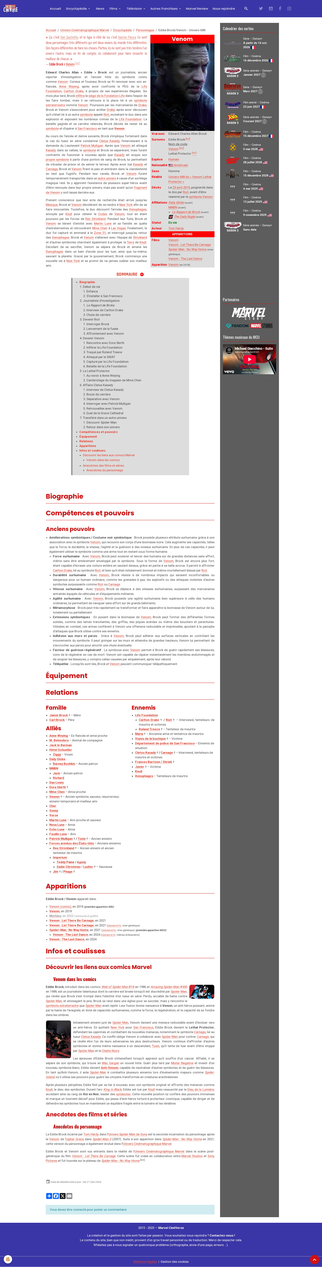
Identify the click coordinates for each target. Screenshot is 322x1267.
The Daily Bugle (184, 216)
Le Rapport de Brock (186, 212)
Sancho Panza (127, 37)
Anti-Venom (109, 1068)
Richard (58, 778)
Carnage (52, 169)
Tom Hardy (176, 228)
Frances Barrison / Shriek (153, 762)
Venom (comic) (60, 906)
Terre (130, 242)
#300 (169, 987)
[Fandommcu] (249, 325)
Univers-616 (114, 925)
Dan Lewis (56, 782)
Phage (67, 871)
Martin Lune (102, 223)
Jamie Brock (58, 715)
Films (113, 8)
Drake (142, 105)
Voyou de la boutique (150, 738)
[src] (188, 138)
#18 (117, 987)
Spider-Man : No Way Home (187, 249)
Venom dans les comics (103, 460)
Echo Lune (56, 829)
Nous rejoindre (224, 8)
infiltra (80, 96)
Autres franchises (164, 8)
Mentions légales (145, 1261)
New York (125, 205)
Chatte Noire (110, 1051)
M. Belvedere (59, 740)
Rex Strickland (95, 219)
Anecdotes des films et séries (103, 465)
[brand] (11, 8)
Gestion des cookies (175, 1261)
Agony (81, 862)
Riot (185, 192)
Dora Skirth (57, 787)
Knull (68, 214)
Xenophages (137, 209)
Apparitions (87, 446)
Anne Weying (69, 86)
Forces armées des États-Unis (71, 843)
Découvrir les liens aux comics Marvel (109, 455)
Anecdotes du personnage (104, 470)
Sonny (53, 810)
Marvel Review (197, 8)
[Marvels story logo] (249, 313)
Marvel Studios (192, 1156)
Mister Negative (182, 1063)
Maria (139, 734)
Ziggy (57, 754)
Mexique (52, 205)
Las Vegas (118, 228)
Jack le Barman (60, 745)
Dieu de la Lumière (200, 1089)
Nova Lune (56, 825)
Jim (55, 871)
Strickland (140, 237)
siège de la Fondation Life (106, 96)
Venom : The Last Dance (185, 258)
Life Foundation (130, 119)
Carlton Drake (73, 91)
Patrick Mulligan (92, 145)
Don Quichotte (69, 37)
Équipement (88, 436)
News (99, 8)
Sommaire (127, 274)
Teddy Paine (65, 862)
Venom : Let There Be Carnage (189, 245)
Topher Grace (74, 1139)
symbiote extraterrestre (62, 1005)
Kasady (51, 150)
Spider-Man (179, 991)
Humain (173, 159)
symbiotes (123, 1094)
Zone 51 (100, 233)
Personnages (145, 30)
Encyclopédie (76, 8)
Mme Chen (100, 228)
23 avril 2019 (181, 187)
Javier (139, 767)
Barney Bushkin (64, 764)
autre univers (107, 178)
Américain (181, 165)
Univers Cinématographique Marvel (84, 30)
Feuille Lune (58, 834)
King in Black (112, 1089)
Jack (56, 773)
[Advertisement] (249, 264)
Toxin (82, 839)
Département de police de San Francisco (165, 743)
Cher (52, 806)
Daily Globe (176, 202)
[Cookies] (8, 1259)
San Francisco (87, 128)
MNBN (172, 207)
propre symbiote (57, 159)
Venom (173, 149)
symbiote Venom (201, 197)
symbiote (86, 114)
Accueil (55, 8)
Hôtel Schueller (60, 750)
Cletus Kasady (109, 141)
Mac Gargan (110, 1063)
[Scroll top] (314, 1259)
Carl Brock (57, 720)
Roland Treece (149, 729)
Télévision (134, 8)
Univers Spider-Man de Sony (127, 1134)
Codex (102, 214)
